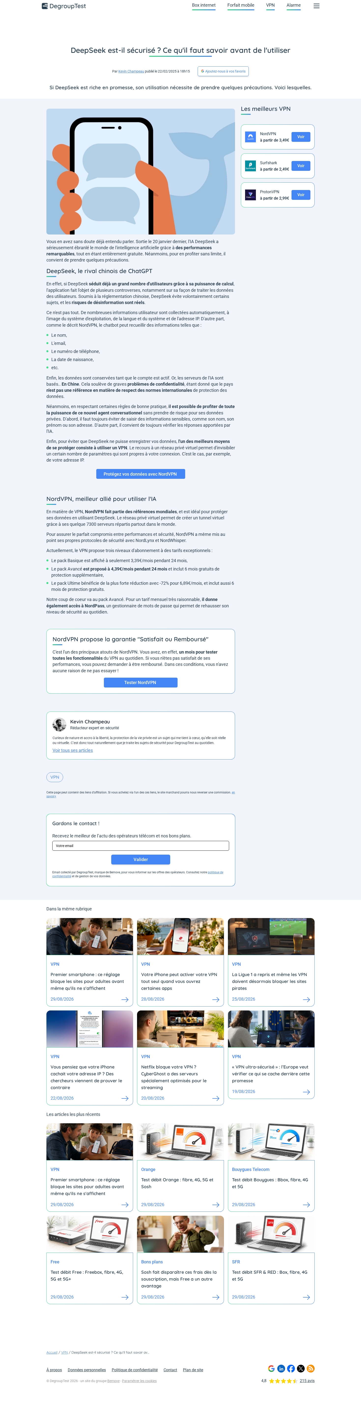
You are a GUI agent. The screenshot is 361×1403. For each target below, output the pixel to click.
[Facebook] (291, 1369)
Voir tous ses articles (73, 750)
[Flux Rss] (311, 1369)
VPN (270, 5)
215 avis (307, 1380)
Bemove (113, 1381)
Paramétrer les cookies (139, 1381)
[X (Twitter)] (301, 1369)
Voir (301, 136)
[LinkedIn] (281, 1369)
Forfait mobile (240, 5)
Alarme (294, 5)
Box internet (204, 5)
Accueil (51, 1352)
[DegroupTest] (64, 6)
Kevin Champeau (131, 71)
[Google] (271, 1369)
